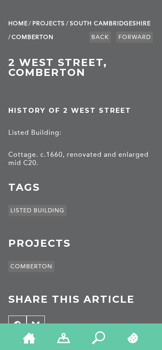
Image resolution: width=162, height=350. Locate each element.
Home (18, 23)
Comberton (33, 37)
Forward (134, 37)
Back (100, 37)
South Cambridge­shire (110, 23)
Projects (48, 23)
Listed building (37, 210)
